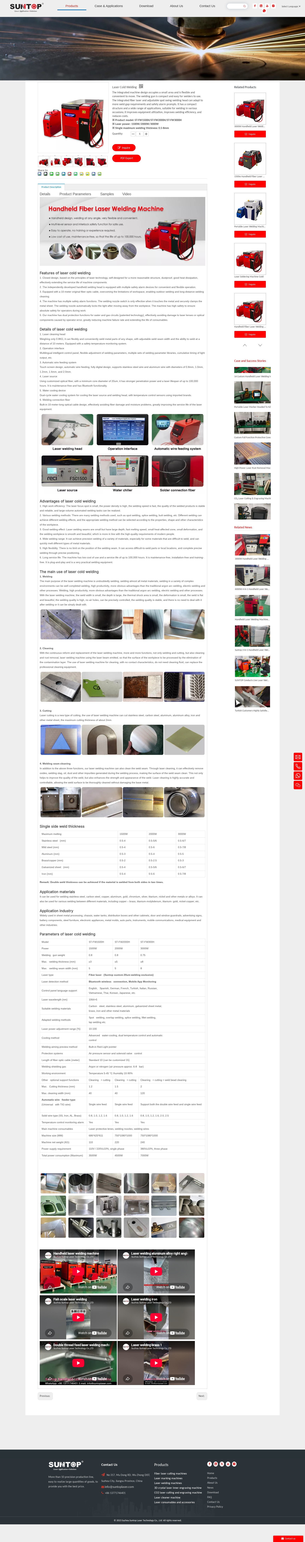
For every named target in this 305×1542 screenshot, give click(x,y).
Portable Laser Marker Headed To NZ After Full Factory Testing (254, 383)
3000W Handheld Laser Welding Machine (250, 276)
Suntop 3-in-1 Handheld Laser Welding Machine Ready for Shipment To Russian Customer (252, 650)
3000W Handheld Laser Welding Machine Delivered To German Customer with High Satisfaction (252, 559)
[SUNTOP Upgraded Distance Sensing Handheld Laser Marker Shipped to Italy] (252, 501)
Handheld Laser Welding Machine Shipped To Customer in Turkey (252, 619)
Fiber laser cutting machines (170, 1473)
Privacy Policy (215, 1506)
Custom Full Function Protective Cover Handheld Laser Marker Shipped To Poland (254, 413)
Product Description (51, 187)
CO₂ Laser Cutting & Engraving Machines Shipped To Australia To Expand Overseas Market (254, 474)
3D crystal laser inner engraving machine (178, 1488)
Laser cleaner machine (167, 1497)
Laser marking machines (168, 1478)
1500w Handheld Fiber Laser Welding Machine (250, 327)
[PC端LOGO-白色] (66, 1465)
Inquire (126, 148)
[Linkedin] (261, 6)
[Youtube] (267, 6)
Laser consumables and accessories (174, 1502)
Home (210, 1473)
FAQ (209, 1497)
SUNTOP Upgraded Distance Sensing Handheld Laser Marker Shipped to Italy (254, 505)
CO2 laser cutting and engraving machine (178, 1492)
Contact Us (213, 1502)
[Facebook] (255, 6)
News (210, 1487)
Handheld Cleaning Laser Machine (250, 226)
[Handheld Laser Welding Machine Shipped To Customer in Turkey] (252, 605)
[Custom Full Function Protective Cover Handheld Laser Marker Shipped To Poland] (252, 409)
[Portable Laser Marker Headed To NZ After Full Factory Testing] (252, 379)
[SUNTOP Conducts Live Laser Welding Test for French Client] (252, 666)
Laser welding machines (168, 1483)
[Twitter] (222, 1464)
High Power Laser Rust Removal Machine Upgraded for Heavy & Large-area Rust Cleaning (254, 444)
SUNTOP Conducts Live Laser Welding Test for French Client (252, 680)
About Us (212, 1483)
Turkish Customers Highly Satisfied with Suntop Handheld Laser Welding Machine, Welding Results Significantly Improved (252, 710)
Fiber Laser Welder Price (246, 176)
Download (213, 1492)
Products (212, 1478)
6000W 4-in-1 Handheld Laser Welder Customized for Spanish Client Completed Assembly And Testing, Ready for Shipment (252, 589)
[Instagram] (273, 6)
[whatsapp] (264, 10)
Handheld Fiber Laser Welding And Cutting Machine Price (250, 126)
